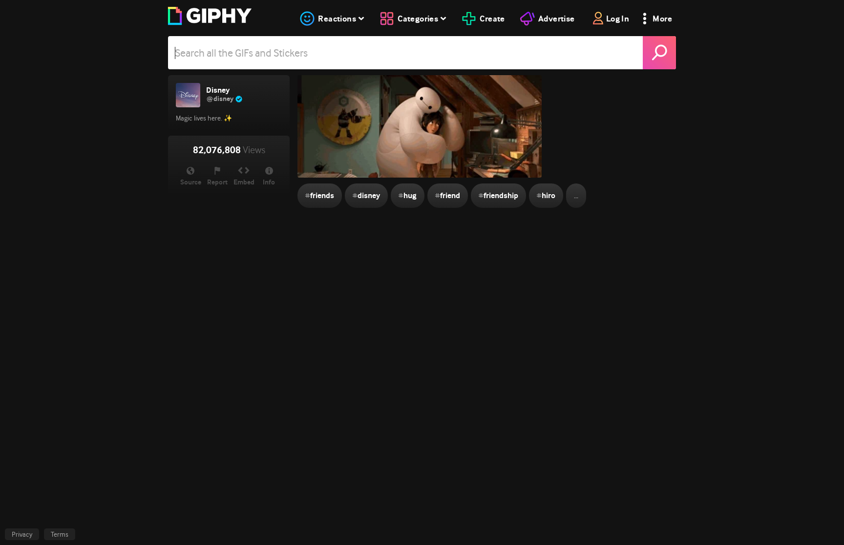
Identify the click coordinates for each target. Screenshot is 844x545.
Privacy (22, 534)
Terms (59, 534)
